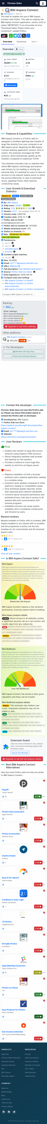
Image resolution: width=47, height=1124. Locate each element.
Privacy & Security (8, 199)
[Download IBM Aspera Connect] (13, 79)
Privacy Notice (7, 1106)
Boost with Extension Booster (24, 356)
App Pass (5, 1054)
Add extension (30, 1072)
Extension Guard (7, 1061)
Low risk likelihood (10, 237)
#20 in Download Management (14, 314)
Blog (3, 1095)
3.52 (21, 208)
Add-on (19, 14)
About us (4, 1088)
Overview (7, 41)
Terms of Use (6, 1103)
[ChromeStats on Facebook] (9, 1112)
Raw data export (7, 1076)
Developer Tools (26, 196)
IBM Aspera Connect (16, 337)
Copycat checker (31, 1061)
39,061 (18, 205)
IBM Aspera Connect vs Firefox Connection (24, 289)
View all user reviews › (11, 553)
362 (9, 307)
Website (14, 266)
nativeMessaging (11, 249)
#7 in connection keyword (14, 323)
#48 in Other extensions (12, 316)
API (2, 1069)
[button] (3, 3)
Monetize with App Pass (24, 351)
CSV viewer (29, 1069)
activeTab (9, 252)
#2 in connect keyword (13, 318)
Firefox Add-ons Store (13, 54)
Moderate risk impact (19, 234)
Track (20, 49)
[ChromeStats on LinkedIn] (3, 1112)
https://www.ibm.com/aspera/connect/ (18, 437)
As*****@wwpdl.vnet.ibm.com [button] (24, 263)
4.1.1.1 (14, 211)
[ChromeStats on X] (14, 1112)
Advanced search (32, 1058)
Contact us (5, 1099)
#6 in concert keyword (12, 321)
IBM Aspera (8, 14)
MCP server (6, 1072)
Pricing (27, 1054)
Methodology (6, 1092)
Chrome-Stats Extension (10, 1058)
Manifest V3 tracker (32, 1065)
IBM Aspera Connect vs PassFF (19, 280)
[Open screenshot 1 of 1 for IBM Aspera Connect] (21, 117)
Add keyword (30, 1076)
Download (21, 41)
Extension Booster (8, 1065)
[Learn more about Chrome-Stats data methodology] (34, 272)
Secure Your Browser (20, 753)
